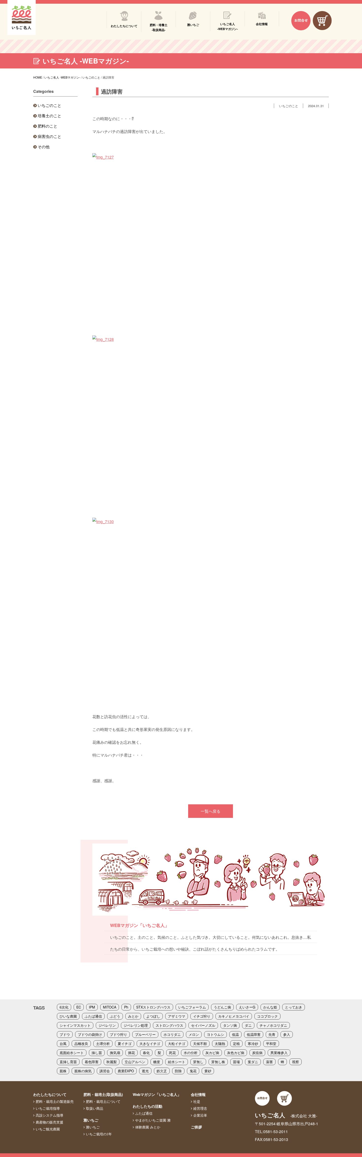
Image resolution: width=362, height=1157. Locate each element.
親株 (63, 1070)
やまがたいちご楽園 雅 (153, 1120)
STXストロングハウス (153, 1007)
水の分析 (190, 1052)
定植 (236, 1043)
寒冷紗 (253, 1043)
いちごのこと (49, 105)
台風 (63, 1043)
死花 (172, 1052)
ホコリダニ (172, 1034)
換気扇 (115, 1052)
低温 (235, 1034)
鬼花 (193, 1070)
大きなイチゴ (149, 1043)
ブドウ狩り (118, 1034)
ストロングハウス (169, 1025)
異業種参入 (279, 1052)
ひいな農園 (68, 1016)
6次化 (64, 1007)
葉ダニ (253, 1061)
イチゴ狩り (201, 1016)
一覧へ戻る (210, 811)
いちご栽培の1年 (99, 1134)
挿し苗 (97, 1052)
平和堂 (271, 1043)
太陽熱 (220, 1043)
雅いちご (90, 1120)
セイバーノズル (203, 1025)
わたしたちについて (49, 1094)
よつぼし (153, 1016)
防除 (178, 1070)
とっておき (293, 1007)
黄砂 (207, 1070)
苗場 (236, 1061)
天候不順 (200, 1043)
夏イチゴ (125, 1043)
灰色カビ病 (235, 1052)
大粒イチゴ (176, 1043)
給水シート (176, 1061)
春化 (146, 1052)
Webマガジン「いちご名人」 (157, 1094)
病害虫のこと (49, 136)
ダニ (248, 1025)
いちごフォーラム (192, 1007)
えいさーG (247, 1007)
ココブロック (267, 1016)
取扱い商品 (94, 1108)
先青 (271, 1034)
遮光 (145, 1070)
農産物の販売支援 (49, 1122)
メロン (194, 1034)
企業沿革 (200, 1115)
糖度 (156, 1061)
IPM (92, 1007)
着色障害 (92, 1061)
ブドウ (65, 1034)
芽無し (198, 1061)
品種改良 (81, 1043)
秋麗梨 (111, 1061)
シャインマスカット (75, 1025)
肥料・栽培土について (103, 1101)
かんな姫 (270, 1007)
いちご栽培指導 (48, 1108)
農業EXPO (126, 1070)
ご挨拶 (196, 1127)
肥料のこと (47, 126)
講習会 (104, 1070)
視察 (295, 1061)
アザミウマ (176, 1016)
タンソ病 (230, 1025)
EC (78, 1007)
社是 (196, 1101)
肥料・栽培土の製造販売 (55, 1101)
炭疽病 (257, 1052)
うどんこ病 (222, 1007)
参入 (286, 1034)
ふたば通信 (93, 1016)
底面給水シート (72, 1052)
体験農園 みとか (147, 1127)
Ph (126, 1007)
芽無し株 (218, 1061)
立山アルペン (135, 1061)
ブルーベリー (145, 1034)
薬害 (269, 1061)
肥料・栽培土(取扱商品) (103, 1094)
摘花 (131, 1052)
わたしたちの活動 (147, 1106)
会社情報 (198, 1094)
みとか (133, 1016)
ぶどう (115, 1016)
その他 (43, 146)
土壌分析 (103, 1043)
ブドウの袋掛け (90, 1034)
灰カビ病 (212, 1052)
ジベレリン (107, 1025)
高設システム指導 (49, 1115)
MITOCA (109, 1007)
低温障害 (254, 1034)
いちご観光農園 (48, 1129)
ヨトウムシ (215, 1034)
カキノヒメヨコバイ (233, 1016)
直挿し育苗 (68, 1061)
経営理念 (200, 1108)
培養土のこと (49, 115)
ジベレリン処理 (136, 1025)
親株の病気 (83, 1070)
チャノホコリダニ (273, 1025)
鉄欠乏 (162, 1070)
